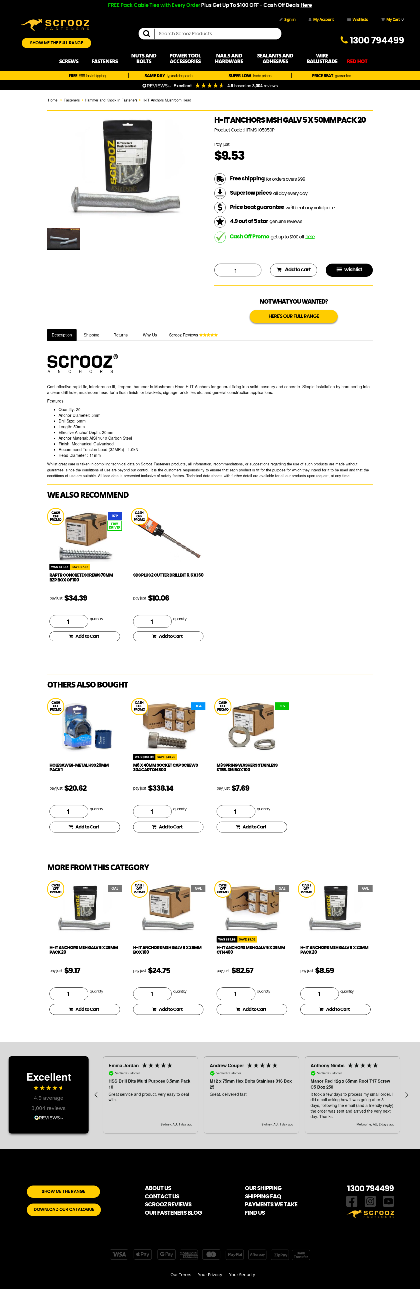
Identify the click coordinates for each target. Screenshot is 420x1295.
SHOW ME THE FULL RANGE (56, 43)
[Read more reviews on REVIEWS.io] (48, 1117)
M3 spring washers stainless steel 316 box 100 (247, 767)
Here (306, 5)
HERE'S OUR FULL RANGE (294, 316)
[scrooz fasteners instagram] (370, 1201)
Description (62, 335)
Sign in (289, 19)
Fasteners (72, 100)
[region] (251, 1095)
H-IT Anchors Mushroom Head (167, 100)
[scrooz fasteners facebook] (351, 1201)
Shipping (91, 335)
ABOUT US (158, 1188)
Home (52, 100)
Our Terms (181, 1275)
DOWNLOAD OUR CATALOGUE (64, 1210)
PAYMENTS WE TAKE (271, 1205)
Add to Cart (87, 636)
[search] (149, 34)
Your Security (242, 1275)
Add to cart (297, 269)
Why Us (150, 335)
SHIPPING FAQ (263, 1197)
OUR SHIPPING (263, 1188)
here (310, 236)
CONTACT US (162, 1197)
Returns (120, 335)
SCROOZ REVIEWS (168, 1205)
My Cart (393, 19)
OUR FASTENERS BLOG (173, 1213)
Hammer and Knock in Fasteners (111, 100)
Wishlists (360, 19)
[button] (96, 1095)
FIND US (255, 1213)
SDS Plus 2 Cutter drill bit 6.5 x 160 (168, 575)
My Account (323, 19)
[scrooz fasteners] (55, 24)
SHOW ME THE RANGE (63, 1192)
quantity (96, 619)
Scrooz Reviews (184, 335)
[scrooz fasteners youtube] (388, 1201)
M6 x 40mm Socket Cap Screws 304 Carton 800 (165, 767)
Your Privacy (210, 1275)
